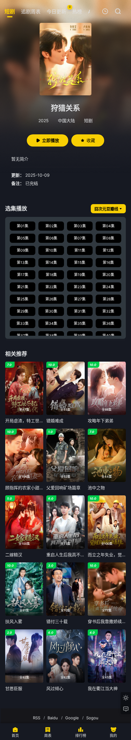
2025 (43, 120)
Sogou (92, 717)
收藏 (91, 140)
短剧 (88, 120)
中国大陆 (66, 120)
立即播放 (50, 140)
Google (72, 717)
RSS (36, 717)
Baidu (53, 717)
